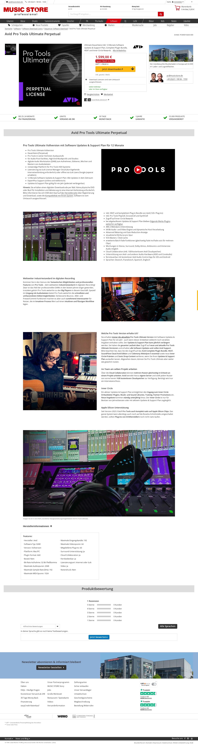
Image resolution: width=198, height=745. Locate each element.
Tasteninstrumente (52, 21)
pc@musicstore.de (16, 2)
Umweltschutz (80, 694)
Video (186, 25)
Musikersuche (138, 25)
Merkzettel (108, 94)
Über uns (25, 682)
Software (113, 21)
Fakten (23, 686)
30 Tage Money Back (29, 698)
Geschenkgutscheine (83, 698)
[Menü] (156, 682)
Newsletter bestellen (50, 667)
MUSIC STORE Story (55, 686)
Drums (35, 21)
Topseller (65, 25)
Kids (162, 21)
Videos (50, 701)
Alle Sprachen (167, 626)
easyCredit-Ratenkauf (30, 705)
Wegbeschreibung (82, 701)
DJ (125, 21)
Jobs (155, 25)
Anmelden (178, 2)
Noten (173, 21)
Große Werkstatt (54, 694)
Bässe (22, 21)
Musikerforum (139, 743)
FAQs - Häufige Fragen (30, 690)
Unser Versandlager (82, 690)
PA (87, 21)
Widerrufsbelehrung (181, 743)
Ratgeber (170, 25)
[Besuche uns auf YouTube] (192, 738)
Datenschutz (167, 743)
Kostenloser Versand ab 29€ (33, 694)
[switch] (154, 684)
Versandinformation (56, 705)
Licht (135, 21)
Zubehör (186, 21)
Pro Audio (99, 21)
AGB (191, 743)
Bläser (151, 21)
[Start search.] (161, 14)
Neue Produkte (42, 25)
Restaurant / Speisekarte (58, 698)
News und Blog (22, 738)
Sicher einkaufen (81, 686)
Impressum (157, 743)
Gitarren (10, 21)
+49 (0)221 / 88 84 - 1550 (177, 79)
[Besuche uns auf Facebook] (185, 738)
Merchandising (89, 25)
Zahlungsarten (80, 682)
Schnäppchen (17, 25)
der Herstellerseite (69, 193)
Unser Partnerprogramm (58, 682)
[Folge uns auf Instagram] (188, 738)
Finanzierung (26, 701)
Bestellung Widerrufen (84, 705)
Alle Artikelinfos (119, 50)
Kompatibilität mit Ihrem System (59, 195)
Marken (111, 25)
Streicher (70, 21)
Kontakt (8, 738)
